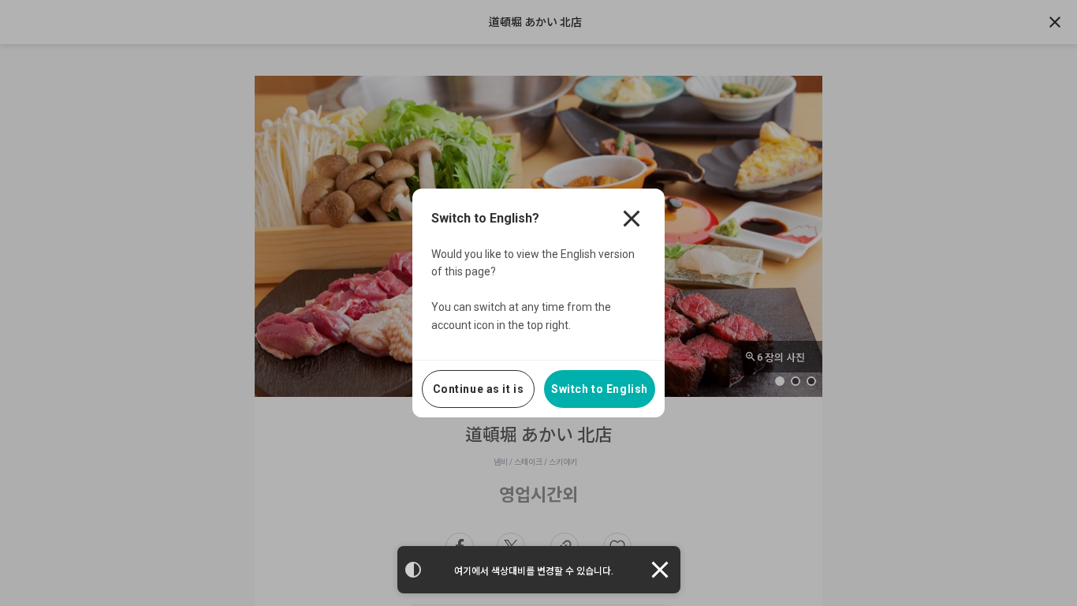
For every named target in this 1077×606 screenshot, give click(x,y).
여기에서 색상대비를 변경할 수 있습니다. (533, 571)
